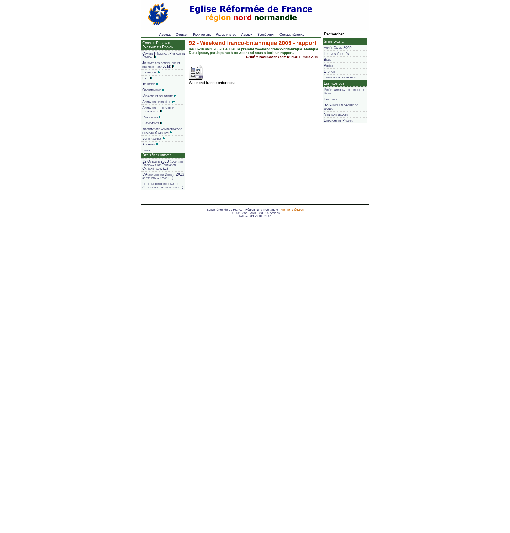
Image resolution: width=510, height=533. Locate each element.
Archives (148, 144)
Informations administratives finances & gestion (162, 130)
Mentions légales (336, 114)
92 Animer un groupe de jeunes (341, 106)
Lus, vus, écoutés (336, 53)
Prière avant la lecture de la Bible (344, 91)
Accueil (165, 34)
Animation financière (156, 102)
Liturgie (329, 71)
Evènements (150, 123)
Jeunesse (148, 84)
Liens (146, 150)
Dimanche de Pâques (338, 120)
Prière (328, 65)
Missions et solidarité (157, 96)
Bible (327, 59)
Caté (145, 78)
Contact (182, 34)
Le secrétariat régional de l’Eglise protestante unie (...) (162, 185)
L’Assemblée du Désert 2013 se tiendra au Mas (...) (163, 176)
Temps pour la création (340, 77)
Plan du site (202, 34)
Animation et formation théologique (158, 109)
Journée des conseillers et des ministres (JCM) (161, 64)
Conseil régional (291, 34)
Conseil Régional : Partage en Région (163, 55)
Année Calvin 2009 (338, 48)
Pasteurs (330, 99)
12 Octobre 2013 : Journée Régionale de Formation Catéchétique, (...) (162, 165)
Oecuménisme (151, 90)
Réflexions (150, 117)
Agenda (246, 34)
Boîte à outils (151, 138)
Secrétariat (265, 34)
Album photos (226, 34)
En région (149, 72)
